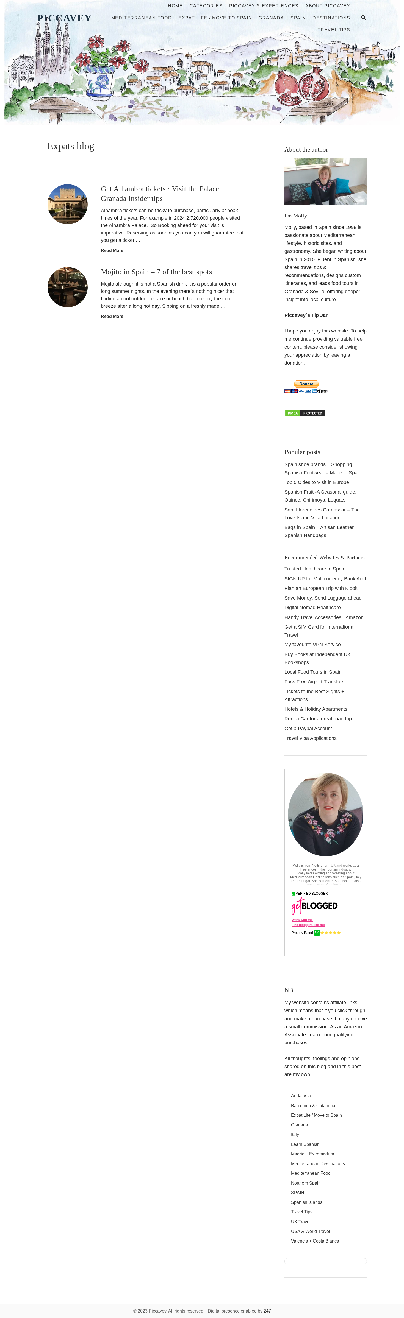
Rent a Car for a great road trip (318, 718)
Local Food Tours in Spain (313, 672)
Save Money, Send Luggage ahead (323, 598)
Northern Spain (306, 1183)
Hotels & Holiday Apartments (315, 709)
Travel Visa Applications (310, 738)
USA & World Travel (310, 1231)
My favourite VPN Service (312, 644)
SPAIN (297, 1192)
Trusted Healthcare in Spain (314, 569)
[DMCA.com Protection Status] (305, 415)
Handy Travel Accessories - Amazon (324, 617)
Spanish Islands (306, 1202)
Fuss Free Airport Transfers (314, 681)
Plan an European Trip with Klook (321, 588)
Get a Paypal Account (308, 728)
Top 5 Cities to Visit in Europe (316, 482)
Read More (112, 250)
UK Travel (301, 1221)
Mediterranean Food (311, 1173)
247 (267, 1311)
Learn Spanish (305, 1144)
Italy (295, 1134)
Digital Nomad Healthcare (312, 607)
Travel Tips (301, 1212)
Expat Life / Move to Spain (316, 1115)
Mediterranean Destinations (318, 1163)
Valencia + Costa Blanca (315, 1241)
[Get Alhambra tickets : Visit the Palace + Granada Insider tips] (68, 204)
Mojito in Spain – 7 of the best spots (156, 272)
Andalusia (301, 1095)
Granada (299, 1125)
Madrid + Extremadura (312, 1154)
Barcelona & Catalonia (313, 1105)
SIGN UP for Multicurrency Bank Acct (325, 578)
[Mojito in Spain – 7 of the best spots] (68, 287)
